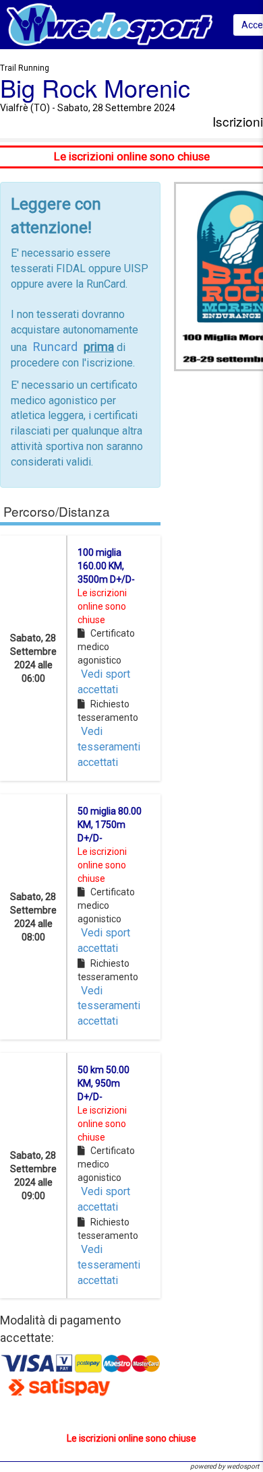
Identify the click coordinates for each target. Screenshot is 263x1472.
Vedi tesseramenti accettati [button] (109, 747)
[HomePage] (109, 24)
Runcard (55, 347)
